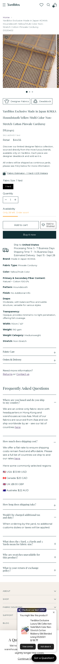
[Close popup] (54, 612)
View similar (27, 647)
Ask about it (46, 647)
